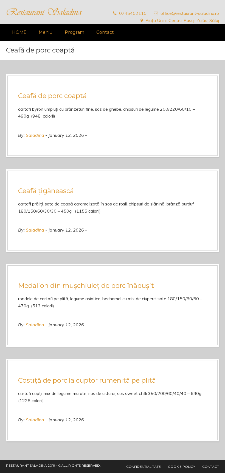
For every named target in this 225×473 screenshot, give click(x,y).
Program (74, 32)
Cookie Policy (181, 466)
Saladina (35, 135)
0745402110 (133, 13)
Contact (105, 32)
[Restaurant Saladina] (44, 12)
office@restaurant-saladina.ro (190, 13)
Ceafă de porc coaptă (52, 96)
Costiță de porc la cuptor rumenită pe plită (87, 380)
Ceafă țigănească (46, 191)
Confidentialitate (143, 466)
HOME (19, 32)
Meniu (46, 32)
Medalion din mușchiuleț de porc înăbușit (86, 286)
